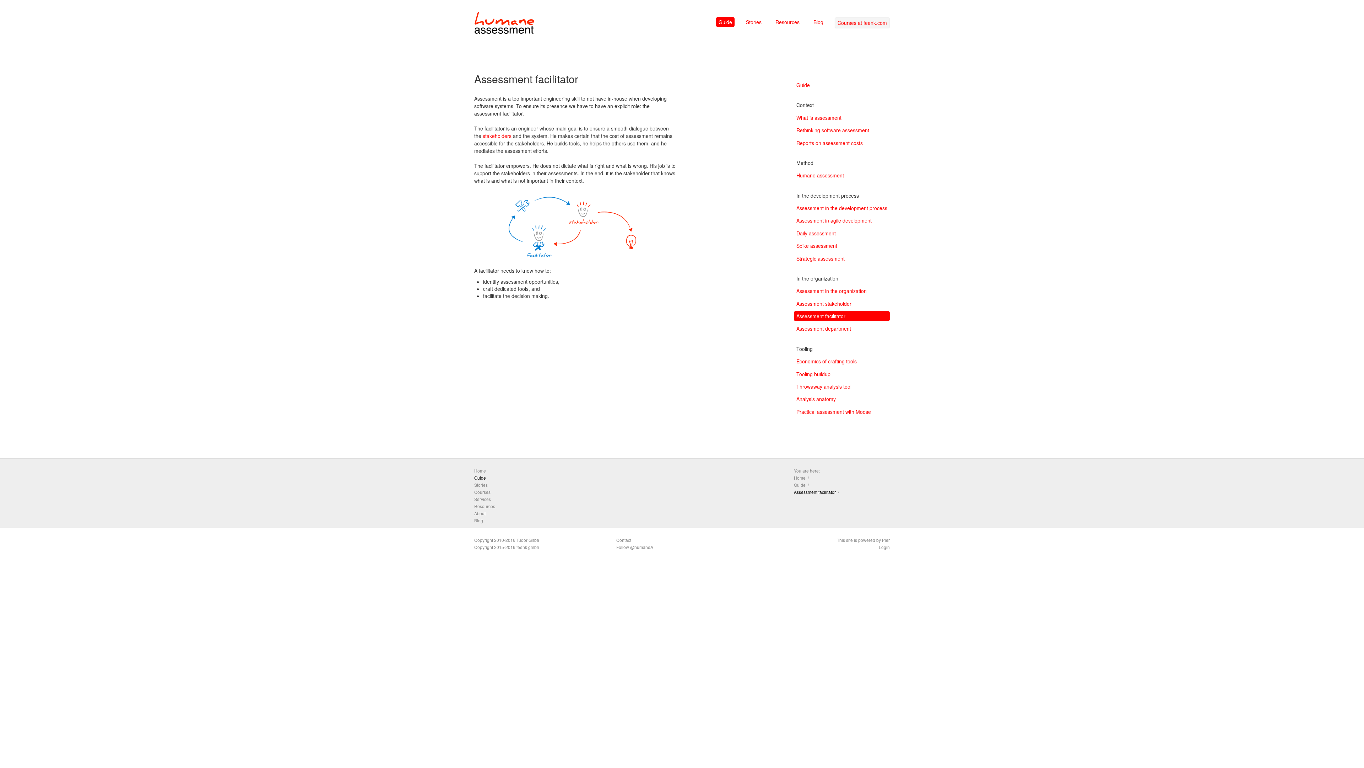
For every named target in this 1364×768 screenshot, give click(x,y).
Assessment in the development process (841, 208)
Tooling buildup (813, 374)
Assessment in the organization (831, 290)
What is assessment (818, 117)
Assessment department (823, 328)
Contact (623, 540)
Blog (818, 22)
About (480, 513)
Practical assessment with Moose (833, 411)
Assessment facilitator (820, 316)
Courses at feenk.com (862, 22)
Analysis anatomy (816, 398)
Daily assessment (816, 233)
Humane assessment (820, 175)
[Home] (504, 24)
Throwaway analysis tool (823, 386)
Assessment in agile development (834, 220)
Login (884, 547)
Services (482, 499)
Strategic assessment (820, 258)
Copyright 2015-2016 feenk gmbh (506, 547)
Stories (754, 22)
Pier (886, 540)
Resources (787, 22)
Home (480, 471)
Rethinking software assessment (832, 130)
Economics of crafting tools (826, 361)
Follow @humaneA (634, 547)
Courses (482, 492)
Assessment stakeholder (823, 303)
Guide (725, 22)
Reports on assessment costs (829, 142)
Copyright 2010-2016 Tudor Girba (506, 540)
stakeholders (497, 135)
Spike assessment (816, 245)
